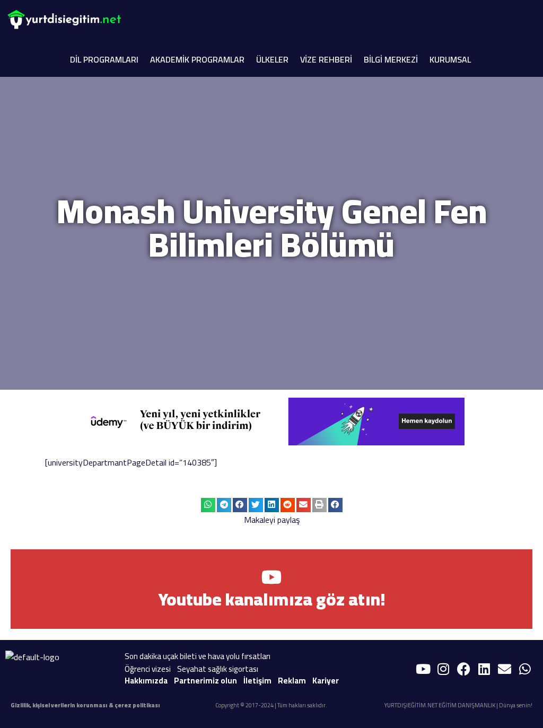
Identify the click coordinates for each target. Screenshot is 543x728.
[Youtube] (423, 669)
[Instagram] (443, 669)
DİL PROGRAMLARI (104, 59)
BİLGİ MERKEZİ (391, 59)
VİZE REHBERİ (326, 59)
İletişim (257, 680)
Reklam (292, 680)
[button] (208, 505)
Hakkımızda (146, 680)
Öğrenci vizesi (148, 669)
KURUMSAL (450, 59)
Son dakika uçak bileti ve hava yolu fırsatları (197, 656)
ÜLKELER (272, 59)
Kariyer (325, 680)
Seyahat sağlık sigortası (217, 669)
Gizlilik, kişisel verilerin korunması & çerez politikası (85, 705)
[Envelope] (505, 669)
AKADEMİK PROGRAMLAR (197, 59)
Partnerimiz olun (205, 680)
